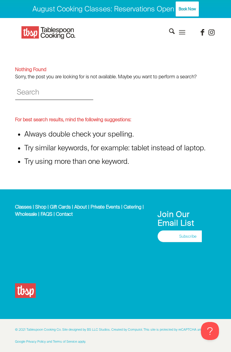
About (80, 206)
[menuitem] (169, 32)
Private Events (105, 206)
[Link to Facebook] (202, 32)
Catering (132, 206)
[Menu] (182, 32)
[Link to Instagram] (211, 32)
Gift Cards (60, 206)
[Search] (169, 32)
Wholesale (26, 214)
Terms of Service (65, 341)
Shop (40, 206)
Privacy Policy (36, 341)
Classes (23, 206)
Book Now (187, 9)
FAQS (46, 214)
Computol (135, 329)
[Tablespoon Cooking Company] (48, 33)
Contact (64, 214)
